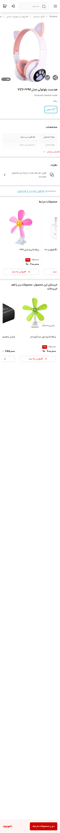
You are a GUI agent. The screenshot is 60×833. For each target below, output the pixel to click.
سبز (49, 109)
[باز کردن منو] (54, 6)
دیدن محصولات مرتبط (43, 826)
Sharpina (53, 16)
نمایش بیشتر (53, 151)
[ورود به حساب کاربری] (13, 6)
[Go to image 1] (8, 79)
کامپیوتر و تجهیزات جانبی (17, 16)
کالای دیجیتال (38, 16)
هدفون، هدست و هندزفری (31, 191)
